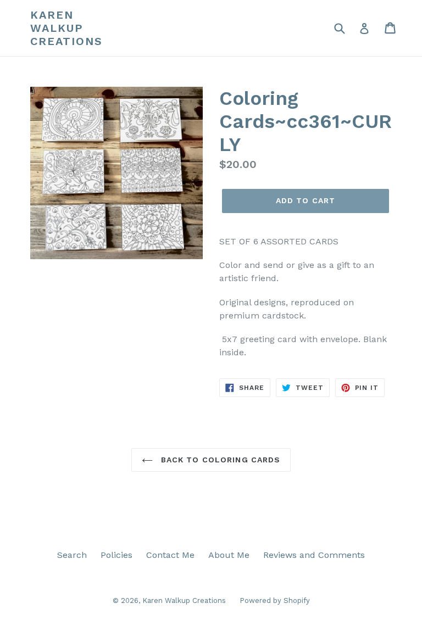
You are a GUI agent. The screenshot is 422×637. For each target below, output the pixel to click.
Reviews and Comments (314, 555)
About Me (228, 555)
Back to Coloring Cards (219, 459)
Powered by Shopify (275, 600)
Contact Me (170, 555)
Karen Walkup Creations (66, 28)
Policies (116, 555)
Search (72, 555)
